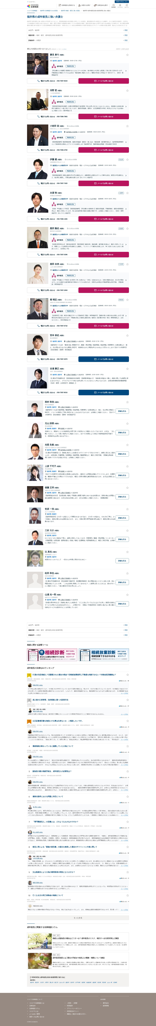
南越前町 (88, 982)
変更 (126, 30)
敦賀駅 (62, 428)
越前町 (94, 982)
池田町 (83, 982)
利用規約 (70, 1006)
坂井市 (72, 982)
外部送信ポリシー (73, 1011)
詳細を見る (122, 411)
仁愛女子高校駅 (71, 341)
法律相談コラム (34, 1008)
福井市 (60, 61)
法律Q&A (32, 1006)
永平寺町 (77, 982)
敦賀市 (54, 428)
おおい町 (109, 982)
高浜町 (104, 982)
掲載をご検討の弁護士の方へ (76, 1014)
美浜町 (99, 982)
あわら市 (62, 982)
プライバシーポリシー (74, 1008)
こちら (64, 49)
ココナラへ (32, 2)
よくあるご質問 (34, 1014)
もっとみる (78, 918)
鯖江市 (56, 982)
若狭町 (115, 982)
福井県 (55, 61)
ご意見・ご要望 (72, 1003)
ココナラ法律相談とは (36, 1003)
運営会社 (106, 1003)
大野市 (47, 982)
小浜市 (42, 982)
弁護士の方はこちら (122, 1)
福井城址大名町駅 (72, 132)
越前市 (67, 982)
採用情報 (106, 1006)
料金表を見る (70, 66)
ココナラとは (33, 1011)
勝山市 (51, 982)
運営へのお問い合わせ (36, 1017)
